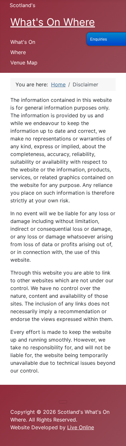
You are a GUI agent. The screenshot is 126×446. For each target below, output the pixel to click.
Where (18, 52)
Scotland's (22, 5)
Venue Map (23, 62)
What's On (22, 42)
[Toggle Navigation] (63, 401)
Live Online (80, 427)
